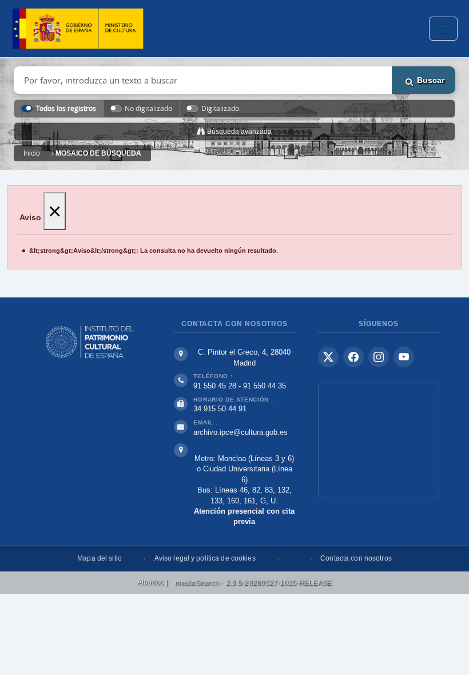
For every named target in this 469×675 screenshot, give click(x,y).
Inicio (31, 153)
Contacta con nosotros (356, 558)
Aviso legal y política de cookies (205, 558)
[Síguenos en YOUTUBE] (404, 357)
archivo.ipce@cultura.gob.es (240, 432)
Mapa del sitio (99, 558)
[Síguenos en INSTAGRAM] (378, 357)
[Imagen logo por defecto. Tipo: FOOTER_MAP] (378, 440)
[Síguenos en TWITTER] (328, 357)
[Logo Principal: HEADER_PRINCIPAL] (77, 28)
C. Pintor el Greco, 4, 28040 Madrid (244, 357)
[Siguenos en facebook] (353, 357)
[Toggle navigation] (443, 29)
